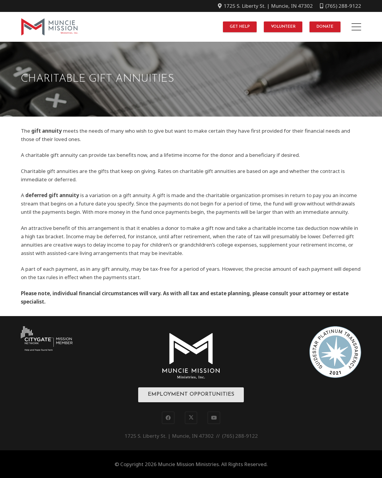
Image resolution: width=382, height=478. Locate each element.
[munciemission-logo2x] (49, 27)
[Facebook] (168, 418)
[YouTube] (213, 418)
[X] (191, 418)
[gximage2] (335, 352)
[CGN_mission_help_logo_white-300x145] (47, 338)
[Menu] (356, 26)
